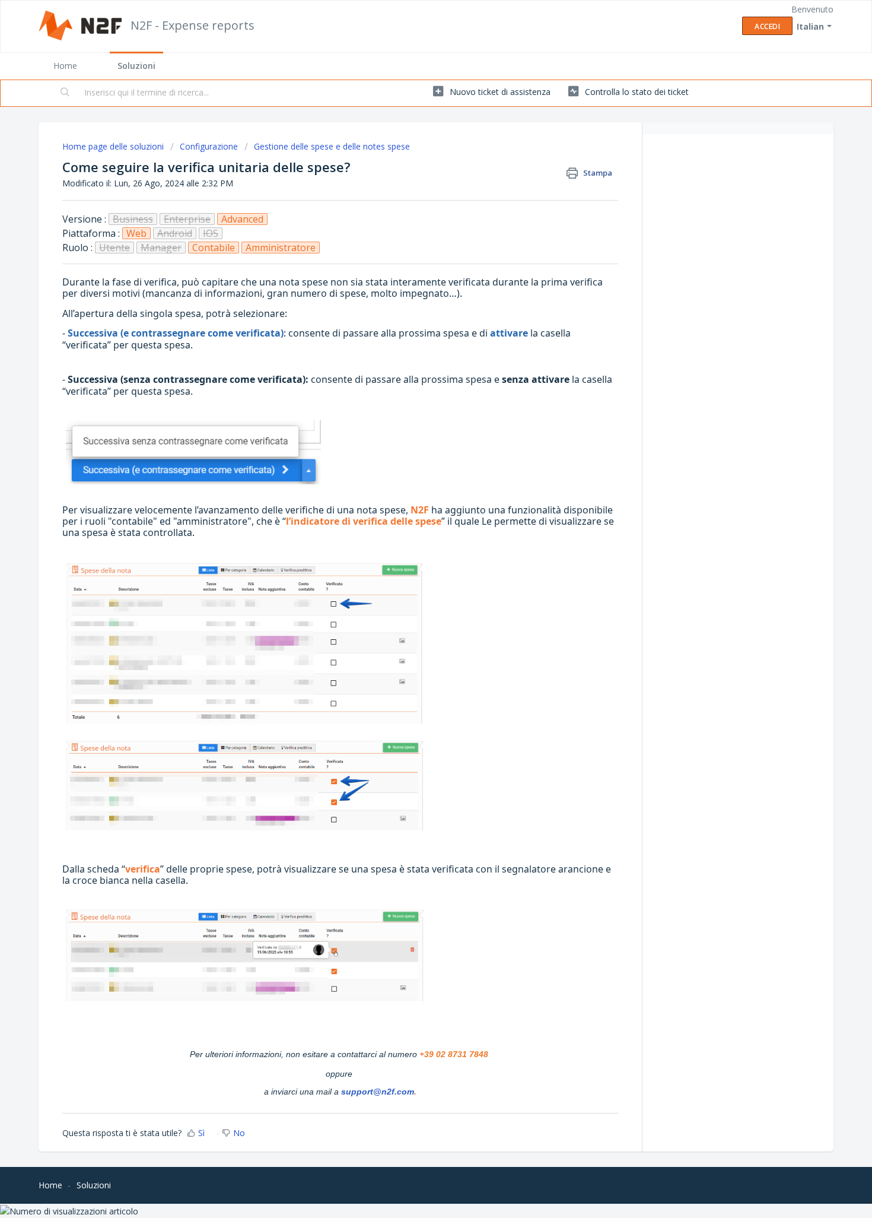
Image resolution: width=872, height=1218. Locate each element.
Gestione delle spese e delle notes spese (332, 146)
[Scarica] (414, 464)
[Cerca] (66, 93)
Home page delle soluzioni (114, 146)
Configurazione (209, 146)
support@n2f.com (377, 1091)
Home (65, 65)
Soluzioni (136, 65)
